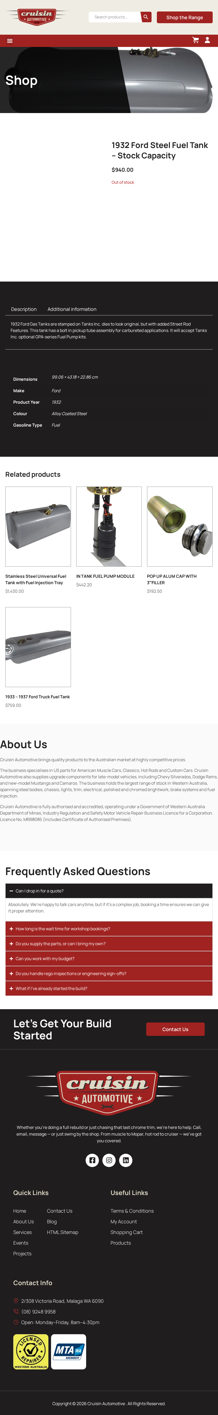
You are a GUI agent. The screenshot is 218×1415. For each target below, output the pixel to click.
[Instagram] (109, 1160)
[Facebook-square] (92, 1160)
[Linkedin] (125, 1160)
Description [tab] (24, 309)
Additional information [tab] (72, 309)
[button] (9, 41)
